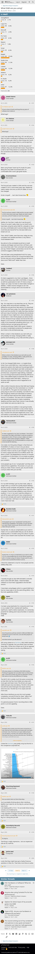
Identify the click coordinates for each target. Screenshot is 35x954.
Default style (5, 945)
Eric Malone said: (6, 107)
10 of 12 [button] (17, 870)
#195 (33, 626)
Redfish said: (5, 668)
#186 (33, 275)
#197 (33, 722)
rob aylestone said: (7, 352)
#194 (33, 603)
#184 (33, 182)
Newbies (12, 906)
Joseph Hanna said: (7, 129)
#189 (33, 427)
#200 (33, 858)
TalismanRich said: (7, 519)
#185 (33, 206)
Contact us (4, 947)
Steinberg (18, 642)
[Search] (33, 2)
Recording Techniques (13, 915)
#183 (33, 164)
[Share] (30, 103)
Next (23, 870)
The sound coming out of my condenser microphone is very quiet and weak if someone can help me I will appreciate (19, 923)
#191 (33, 515)
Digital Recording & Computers (17, 886)
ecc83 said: (5, 726)
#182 (33, 125)
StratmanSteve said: (7, 210)
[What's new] (29, 2)
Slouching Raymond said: (9, 836)
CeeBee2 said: (5, 431)
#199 (33, 832)
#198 (33, 793)
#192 (33, 548)
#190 (33, 480)
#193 (33, 575)
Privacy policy (21, 947)
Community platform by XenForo (15, 952)
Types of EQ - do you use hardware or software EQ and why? (18, 912)
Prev (11, 870)
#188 (33, 349)
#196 (33, 665)
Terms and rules (12, 947)
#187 (33, 300)
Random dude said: (7, 552)
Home (3, 949)
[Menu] (2, 2)
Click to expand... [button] (17, 740)
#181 (33, 103)
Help (28, 947)
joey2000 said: (6, 630)
